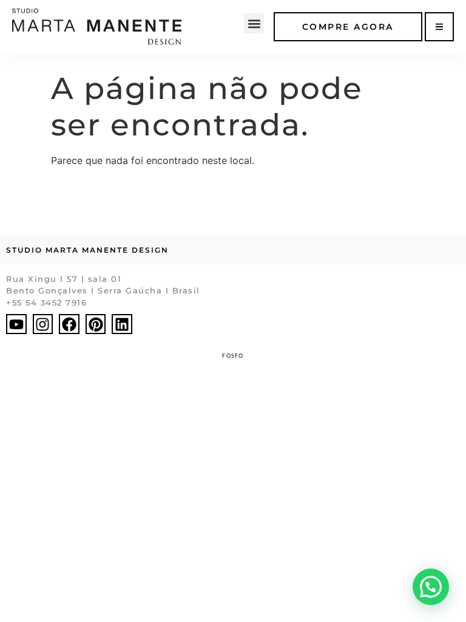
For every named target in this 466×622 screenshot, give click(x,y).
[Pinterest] (96, 324)
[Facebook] (69, 324)
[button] (254, 23)
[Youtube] (16, 324)
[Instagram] (43, 324)
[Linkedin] (122, 324)
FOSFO (233, 355)
